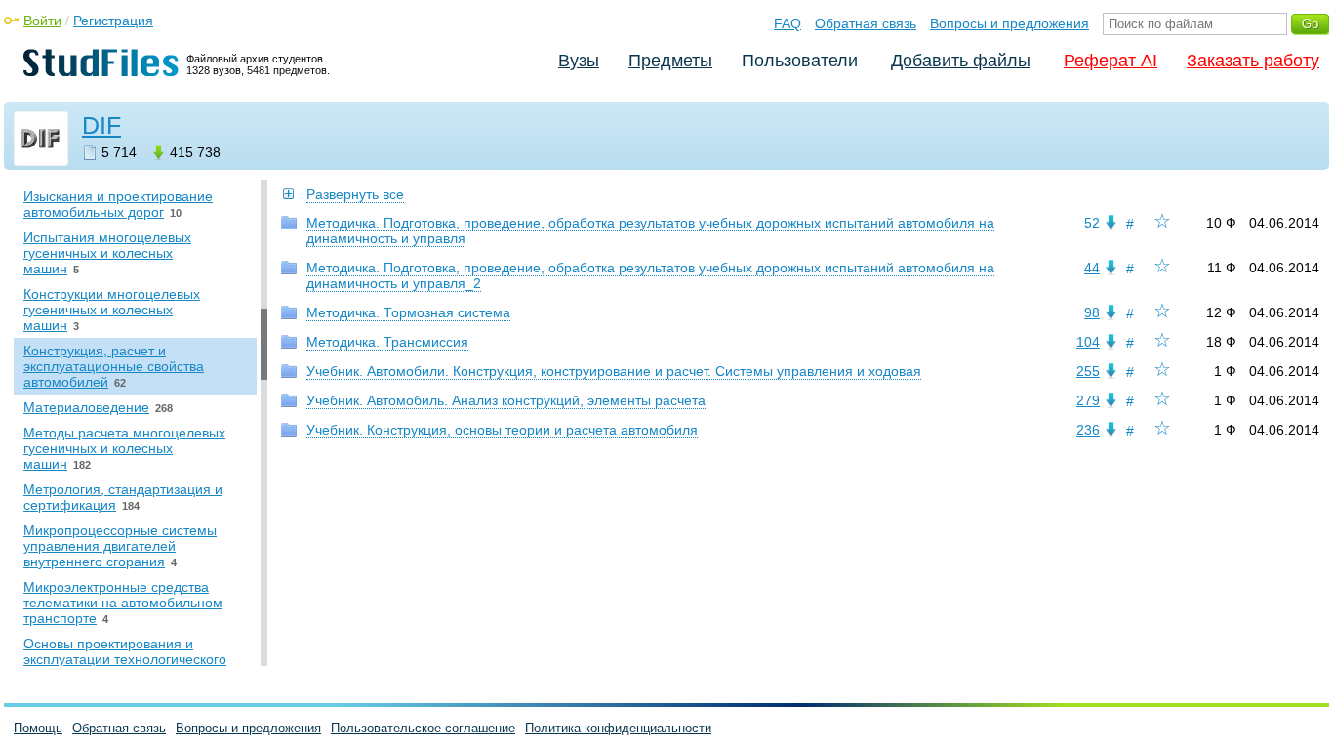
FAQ (787, 23)
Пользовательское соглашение (423, 728)
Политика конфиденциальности (618, 728)
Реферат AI (1110, 60)
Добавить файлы (960, 60)
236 (1088, 430)
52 (1092, 222)
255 (1088, 371)
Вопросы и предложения (1009, 23)
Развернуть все (355, 194)
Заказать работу (1253, 60)
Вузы (578, 60)
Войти (42, 20)
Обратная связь (865, 23)
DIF (101, 125)
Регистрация (113, 20)
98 (1092, 312)
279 (1088, 400)
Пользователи (800, 60)
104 (1088, 342)
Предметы (670, 60)
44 (1092, 267)
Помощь (38, 728)
